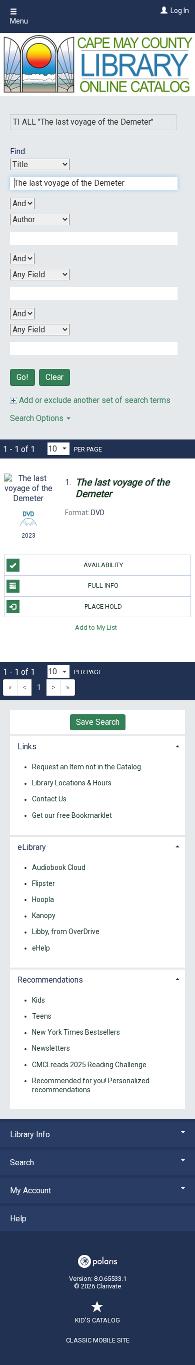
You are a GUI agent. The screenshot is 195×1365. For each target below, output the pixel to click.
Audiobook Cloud (59, 867)
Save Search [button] (98, 722)
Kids (38, 1000)
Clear (55, 377)
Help (18, 1218)
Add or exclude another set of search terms (93, 400)
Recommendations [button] (50, 980)
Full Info (103, 585)
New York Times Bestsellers (76, 1033)
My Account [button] (30, 1190)
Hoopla (43, 899)
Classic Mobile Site (98, 1340)
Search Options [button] (38, 418)
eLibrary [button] (32, 847)
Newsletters (51, 1049)
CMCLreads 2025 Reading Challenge (89, 1065)
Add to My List (96, 627)
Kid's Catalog (97, 1320)
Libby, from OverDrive (66, 932)
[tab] (97, 745)
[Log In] (163, 11)
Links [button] (27, 746)
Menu (19, 21)
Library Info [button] (30, 1134)
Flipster (43, 883)
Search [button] (22, 1162)
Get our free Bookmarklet (72, 815)
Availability (103, 565)
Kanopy (44, 916)
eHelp (41, 948)
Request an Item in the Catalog (86, 767)
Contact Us (49, 799)
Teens (42, 1016)
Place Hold (103, 606)
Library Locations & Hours (72, 783)
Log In (179, 11)
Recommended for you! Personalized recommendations (91, 1085)
